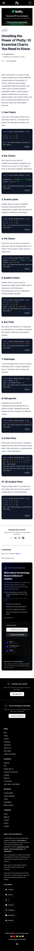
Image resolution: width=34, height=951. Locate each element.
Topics (6, 736)
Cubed (6, 799)
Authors (6, 739)
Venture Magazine (9, 796)
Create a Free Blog (9, 754)
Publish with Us (8, 769)
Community (7, 745)
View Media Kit (17, 694)
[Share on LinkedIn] (15, 538)
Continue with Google (17, 629)
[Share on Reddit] (23, 538)
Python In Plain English (16, 849)
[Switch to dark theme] (30, 3)
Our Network (8, 781)
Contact (6, 820)
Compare (6, 775)
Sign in (18, 553)
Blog (5, 732)
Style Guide (7, 751)
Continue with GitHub (17, 634)
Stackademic (8, 802)
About (6, 814)
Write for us (7, 748)
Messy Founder (8, 805)
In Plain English (8, 793)
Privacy (6, 823)
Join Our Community (17, 716)
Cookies (6, 826)
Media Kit (6, 778)
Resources (7, 742)
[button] (17, 2)
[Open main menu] (3, 2)
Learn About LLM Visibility (12, 784)
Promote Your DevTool (11, 772)
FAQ (5, 766)
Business (6, 763)
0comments (12, 61)
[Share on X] (19, 538)
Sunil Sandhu (21, 840)
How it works (8, 617)
